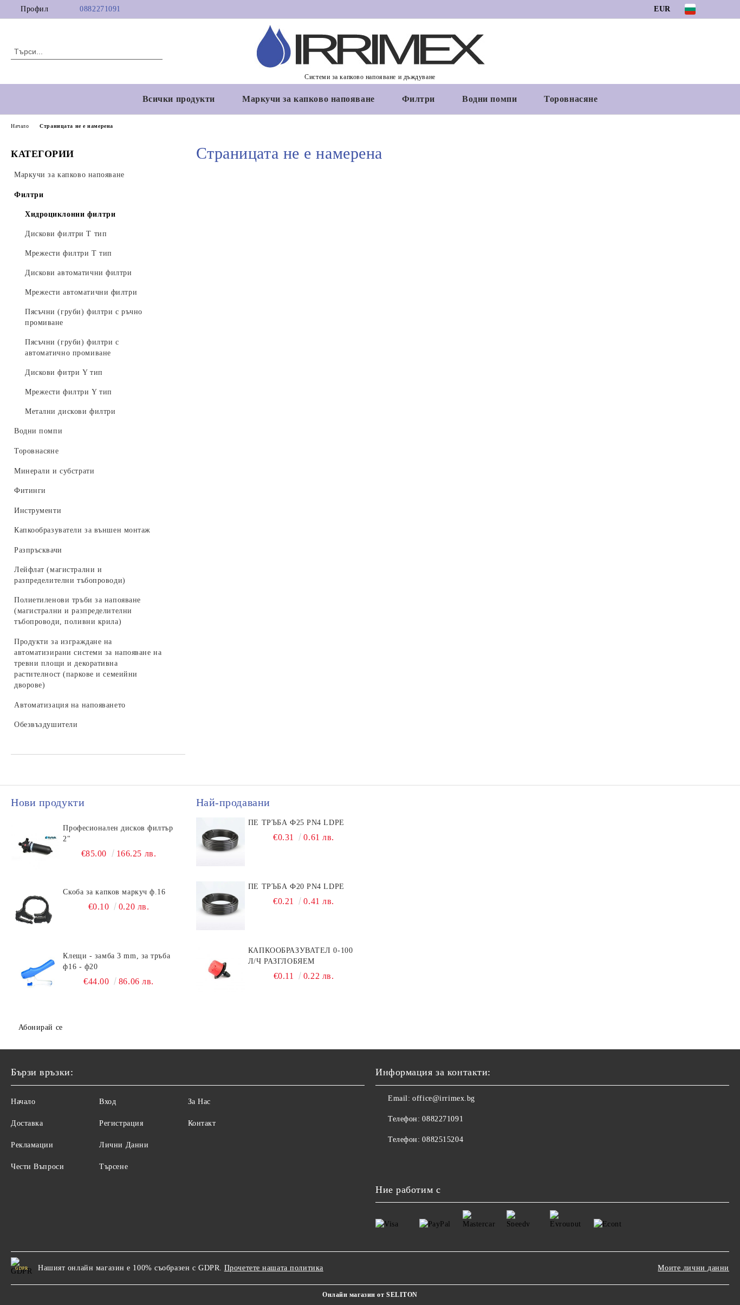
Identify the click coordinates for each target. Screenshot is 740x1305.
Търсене (113, 1167)
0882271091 (100, 9)
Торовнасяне (571, 98)
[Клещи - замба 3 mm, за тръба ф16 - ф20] (35, 975)
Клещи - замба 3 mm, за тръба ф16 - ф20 (116, 961)
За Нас (199, 1102)
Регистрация (121, 1123)
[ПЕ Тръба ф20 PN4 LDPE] (220, 905)
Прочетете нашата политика (273, 1268)
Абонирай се (40, 1027)
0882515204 (442, 1139)
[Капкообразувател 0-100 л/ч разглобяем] (220, 969)
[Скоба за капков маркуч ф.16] (35, 911)
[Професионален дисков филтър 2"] (35, 847)
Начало (20, 126)
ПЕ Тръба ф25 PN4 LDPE (296, 823)
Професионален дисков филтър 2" (118, 833)
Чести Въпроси (37, 1167)
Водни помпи (489, 98)
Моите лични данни (693, 1268)
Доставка (27, 1123)
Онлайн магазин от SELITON (370, 1294)
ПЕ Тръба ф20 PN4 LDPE (296, 886)
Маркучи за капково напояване (308, 98)
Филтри (418, 98)
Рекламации (32, 1145)
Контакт (202, 1123)
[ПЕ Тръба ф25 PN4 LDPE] (220, 841)
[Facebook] (723, 9)
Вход (107, 1102)
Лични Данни (123, 1145)
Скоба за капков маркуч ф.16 (114, 892)
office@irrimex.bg (443, 1098)
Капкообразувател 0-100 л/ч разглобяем (300, 955)
